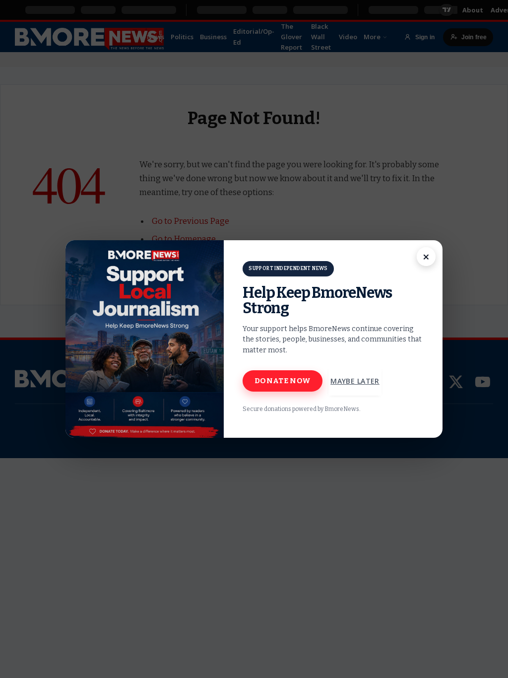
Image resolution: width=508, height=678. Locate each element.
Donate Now (282, 380)
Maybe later (355, 381)
